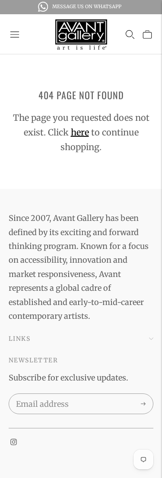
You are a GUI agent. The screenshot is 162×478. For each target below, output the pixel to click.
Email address (40, 395)
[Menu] (15, 34)
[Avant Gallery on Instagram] (13, 442)
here (80, 132)
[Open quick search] (130, 34)
